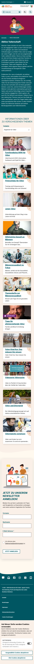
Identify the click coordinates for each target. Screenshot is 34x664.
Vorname (6, 513)
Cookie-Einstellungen (7, 617)
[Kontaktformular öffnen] (3, 579)
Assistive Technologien (7, 2)
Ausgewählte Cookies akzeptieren (17, 653)
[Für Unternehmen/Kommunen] (25, 12)
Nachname (6, 522)
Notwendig (6, 640)
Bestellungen (5, 602)
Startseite (3, 37)
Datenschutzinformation (8, 612)
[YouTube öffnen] (30, 579)
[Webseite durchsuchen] (29, 12)
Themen (6, 126)
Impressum (5, 607)
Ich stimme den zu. (15, 542)
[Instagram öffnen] (19, 579)
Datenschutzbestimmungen (14, 543)
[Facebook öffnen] (14, 579)
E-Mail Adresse (8, 531)
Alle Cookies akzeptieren (17, 658)
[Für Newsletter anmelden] (8, 579)
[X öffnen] (25, 579)
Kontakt (4, 597)
